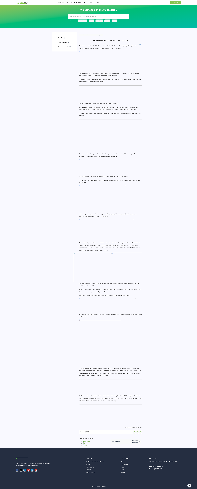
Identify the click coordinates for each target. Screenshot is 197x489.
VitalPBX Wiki (61, 2)
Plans (85, 2)
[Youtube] (28, 470)
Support (97, 2)
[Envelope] (36, 470)
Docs (85, 35)
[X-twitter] (21, 470)
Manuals (69, 2)
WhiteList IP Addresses (135, 441)
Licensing (117, 441)
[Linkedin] (24, 470)
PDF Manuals (78, 2)
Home (81, 35)
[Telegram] (32, 470)
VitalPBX (90, 35)
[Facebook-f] (17, 470)
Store (90, 2)
